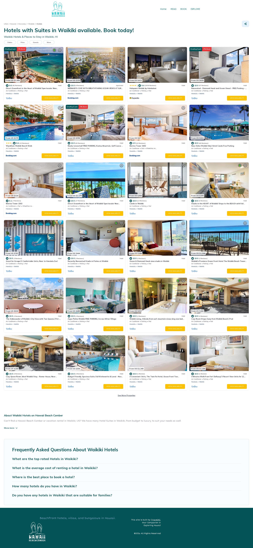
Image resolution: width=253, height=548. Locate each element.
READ (173, 9)
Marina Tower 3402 (138, 146)
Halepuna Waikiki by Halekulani (143, 88)
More (49, 42)
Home (163, 9)
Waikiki (16, 93)
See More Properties (126, 395)
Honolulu (9, 93)
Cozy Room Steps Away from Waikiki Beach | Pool (212, 319)
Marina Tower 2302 (14, 204)
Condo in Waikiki (137, 204)
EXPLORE (195, 9)
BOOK (183, 9)
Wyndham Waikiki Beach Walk (19, 146)
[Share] (245, 24)
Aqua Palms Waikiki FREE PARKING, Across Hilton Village (92, 319)
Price (23, 42)
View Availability (52, 98)
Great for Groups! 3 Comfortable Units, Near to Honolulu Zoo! (31, 261)
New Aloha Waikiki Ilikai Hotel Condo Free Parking (212, 146)
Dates (10, 42)
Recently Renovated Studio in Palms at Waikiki (88, 261)
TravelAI (155, 520)
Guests (35, 42)
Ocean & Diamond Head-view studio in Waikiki (149, 261)
